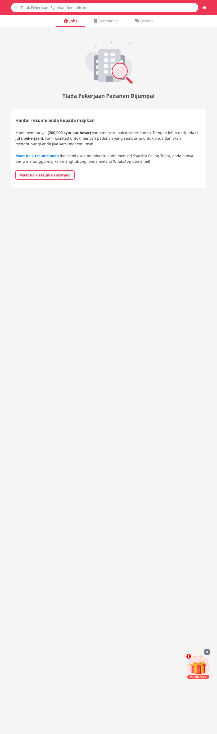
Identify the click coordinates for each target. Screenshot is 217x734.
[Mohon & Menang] (198, 666)
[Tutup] (207, 652)
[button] (204, 7)
